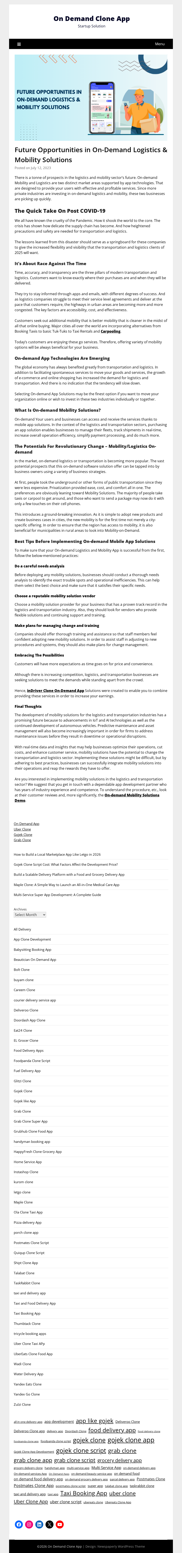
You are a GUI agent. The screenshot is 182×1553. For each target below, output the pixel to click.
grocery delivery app (119, 1460)
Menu (160, 43)
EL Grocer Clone (26, 1040)
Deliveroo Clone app (29, 1431)
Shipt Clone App (26, 1262)
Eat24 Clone (23, 1030)
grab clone (122, 1451)
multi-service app (78, 1468)
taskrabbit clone (142, 1485)
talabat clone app (116, 1486)
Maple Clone (23, 1202)
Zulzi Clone (22, 1404)
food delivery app (112, 1430)
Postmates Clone (151, 1479)
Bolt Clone (22, 969)
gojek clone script (81, 1450)
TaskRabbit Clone (27, 1283)
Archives (20, 909)
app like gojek (94, 1421)
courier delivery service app (35, 1000)
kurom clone (23, 1182)
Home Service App (28, 1162)
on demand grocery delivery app (86, 1479)
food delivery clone (149, 1431)
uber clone (122, 1493)
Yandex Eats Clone (28, 1384)
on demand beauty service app (91, 1474)
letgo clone (22, 1192)
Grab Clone (22, 840)
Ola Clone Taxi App (28, 1212)
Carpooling (111, 331)
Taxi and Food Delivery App (35, 1303)
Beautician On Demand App (35, 959)
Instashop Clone (26, 1172)
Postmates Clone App (34, 1485)
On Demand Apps (59, 1473)
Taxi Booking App (27, 1313)
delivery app (55, 1431)
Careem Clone (24, 990)
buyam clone (24, 980)
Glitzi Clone (22, 1081)
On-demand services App (30, 1474)
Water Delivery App (28, 1374)
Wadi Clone (22, 1364)
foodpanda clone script (56, 1441)
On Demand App (26, 823)
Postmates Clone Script (31, 1242)
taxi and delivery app (30, 1293)
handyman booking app (32, 1141)
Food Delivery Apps (29, 1050)
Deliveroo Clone (26, 1010)
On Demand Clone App (91, 18)
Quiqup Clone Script (29, 1252)
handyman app (55, 1468)
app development (59, 1421)
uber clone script (65, 1501)
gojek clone (89, 1440)
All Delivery (22, 929)
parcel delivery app (122, 1479)
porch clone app (26, 1232)
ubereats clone (93, 1502)
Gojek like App (25, 1101)
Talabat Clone (24, 1273)
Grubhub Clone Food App (33, 1131)
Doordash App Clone (29, 1020)
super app (95, 1485)
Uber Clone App (31, 1501)
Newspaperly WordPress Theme (121, 1546)
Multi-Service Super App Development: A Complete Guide (57, 894)
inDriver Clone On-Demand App (55, 690)
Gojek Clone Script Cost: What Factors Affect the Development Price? (66, 864)
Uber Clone (22, 829)
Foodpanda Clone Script (32, 1060)
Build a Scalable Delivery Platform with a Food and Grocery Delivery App (69, 874)
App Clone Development (32, 939)
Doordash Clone (75, 1431)
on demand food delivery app (38, 1479)
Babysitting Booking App (32, 949)
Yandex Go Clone (27, 1394)
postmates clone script (71, 1486)
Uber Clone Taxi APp (29, 1343)
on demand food (127, 1473)
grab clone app (33, 1460)
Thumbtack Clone (27, 1323)
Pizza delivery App (28, 1222)
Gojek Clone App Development (34, 1452)
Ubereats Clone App (118, 1502)
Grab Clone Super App (30, 1121)
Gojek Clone (23, 834)
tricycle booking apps (30, 1333)
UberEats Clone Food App (33, 1354)
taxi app (53, 1494)
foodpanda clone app (26, 1441)
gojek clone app (131, 1439)
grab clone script (74, 1460)
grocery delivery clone (28, 1468)
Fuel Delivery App (27, 1070)
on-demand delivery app (139, 1468)
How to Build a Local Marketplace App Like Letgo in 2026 (57, 854)
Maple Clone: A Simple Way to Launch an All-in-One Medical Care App (66, 884)
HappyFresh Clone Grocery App (38, 1151)
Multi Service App (106, 1467)
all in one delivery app (28, 1422)
